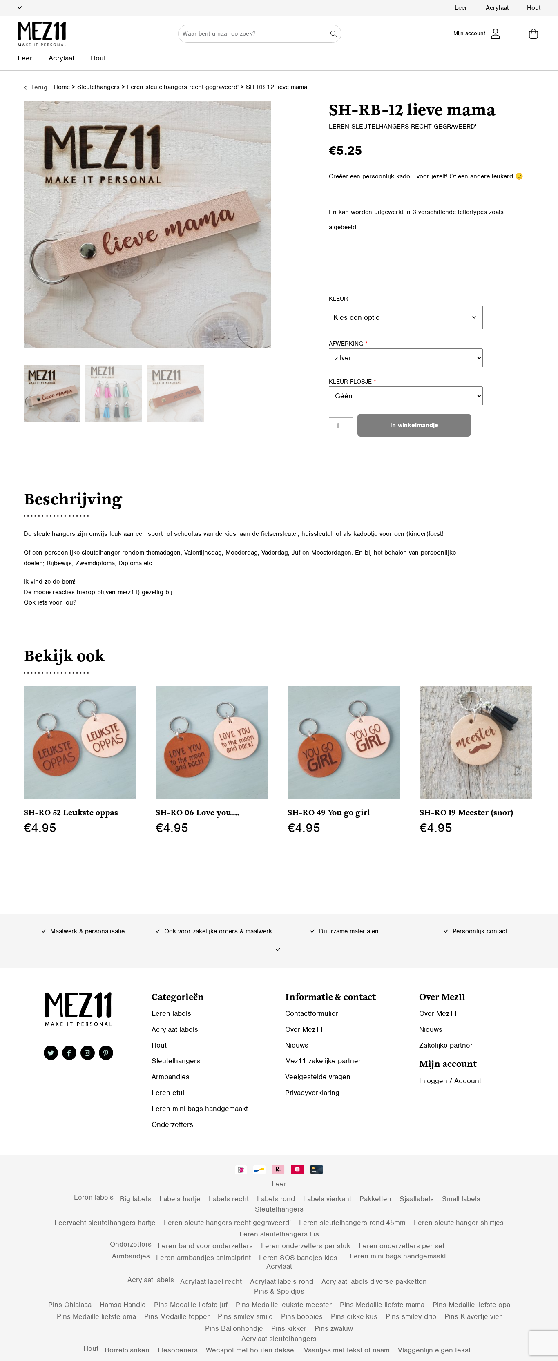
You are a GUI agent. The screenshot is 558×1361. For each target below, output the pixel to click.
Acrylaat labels (175, 1029)
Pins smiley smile (245, 1316)
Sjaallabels (417, 1198)
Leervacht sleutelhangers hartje (105, 1222)
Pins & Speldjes (279, 1291)
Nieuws (296, 1045)
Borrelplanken (127, 1349)
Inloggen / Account (450, 1080)
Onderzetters (172, 1124)
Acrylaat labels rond (281, 1281)
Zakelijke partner (446, 1045)
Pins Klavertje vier (473, 1316)
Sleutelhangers (98, 87)
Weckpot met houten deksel (251, 1349)
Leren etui (168, 1092)
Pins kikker (288, 1328)
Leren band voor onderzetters (205, 1245)
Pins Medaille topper (177, 1316)
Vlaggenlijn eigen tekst (434, 1349)
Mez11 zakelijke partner (323, 1060)
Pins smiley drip (411, 1316)
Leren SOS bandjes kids (298, 1257)
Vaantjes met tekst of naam (347, 1349)
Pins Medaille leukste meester (284, 1304)
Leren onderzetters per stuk (305, 1245)
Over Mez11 (304, 1029)
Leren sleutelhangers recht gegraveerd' (183, 87)
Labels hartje (180, 1198)
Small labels (461, 1198)
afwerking (348, 343)
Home (62, 87)
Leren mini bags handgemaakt (200, 1108)
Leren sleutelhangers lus (279, 1233)
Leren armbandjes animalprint (203, 1257)
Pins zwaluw (334, 1328)
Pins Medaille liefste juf (191, 1304)
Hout (533, 8)
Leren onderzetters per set (401, 1245)
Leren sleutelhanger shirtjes (459, 1222)
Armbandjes (171, 1076)
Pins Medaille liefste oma (96, 1316)
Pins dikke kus (354, 1316)
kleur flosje (352, 381)
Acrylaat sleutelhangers (279, 1338)
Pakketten (375, 1198)
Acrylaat (497, 8)
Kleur (338, 298)
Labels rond (276, 1198)
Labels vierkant (327, 1198)
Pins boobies (302, 1316)
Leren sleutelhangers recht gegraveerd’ (227, 1222)
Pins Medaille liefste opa (471, 1304)
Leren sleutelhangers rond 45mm (352, 1222)
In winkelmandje (414, 425)
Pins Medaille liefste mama (382, 1304)
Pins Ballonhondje (234, 1328)
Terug (38, 87)
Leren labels (171, 1013)
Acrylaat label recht (211, 1281)
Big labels (135, 1198)
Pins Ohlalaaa (70, 1304)
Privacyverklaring (312, 1092)
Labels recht (229, 1198)
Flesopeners (178, 1349)
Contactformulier (311, 1013)
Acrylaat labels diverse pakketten (374, 1281)
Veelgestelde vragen (317, 1076)
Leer (461, 8)
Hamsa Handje (123, 1304)
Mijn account (469, 33)
